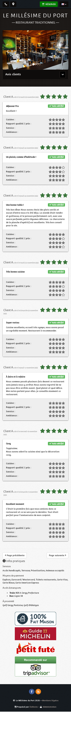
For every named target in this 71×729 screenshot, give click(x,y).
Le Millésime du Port (35, 16)
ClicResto (33, 706)
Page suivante (57, 555)
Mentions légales (50, 700)
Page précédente (15, 555)
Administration (49, 706)
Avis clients (13, 74)
